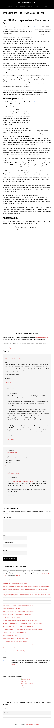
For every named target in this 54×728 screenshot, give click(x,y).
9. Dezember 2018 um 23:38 (14, 390)
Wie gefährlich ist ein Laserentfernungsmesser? (16, 583)
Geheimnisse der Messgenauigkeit (12, 617)
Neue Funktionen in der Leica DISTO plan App (15, 641)
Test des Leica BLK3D (41, 337)
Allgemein (11, 348)
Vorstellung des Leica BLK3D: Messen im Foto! (15, 638)
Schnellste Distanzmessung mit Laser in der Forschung (17, 644)
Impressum (28, 724)
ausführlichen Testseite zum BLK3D (23, 481)
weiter (13, 664)
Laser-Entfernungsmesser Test (27, 2)
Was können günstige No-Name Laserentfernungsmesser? (19, 611)
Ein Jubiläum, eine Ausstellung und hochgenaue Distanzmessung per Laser (22, 623)
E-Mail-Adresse (8, 542)
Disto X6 (18, 575)
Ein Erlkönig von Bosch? (9, 647)
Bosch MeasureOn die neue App (11, 608)
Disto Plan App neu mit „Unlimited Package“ (14, 632)
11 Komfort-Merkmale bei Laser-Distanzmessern (16, 602)
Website (5, 550)
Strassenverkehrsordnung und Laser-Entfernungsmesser (18, 626)
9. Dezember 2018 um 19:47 (12, 359)
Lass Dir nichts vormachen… (10, 635)
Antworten (8, 382)
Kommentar (7, 517)
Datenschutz (35, 724)
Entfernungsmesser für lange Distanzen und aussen (17, 614)
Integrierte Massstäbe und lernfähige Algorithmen (16, 650)
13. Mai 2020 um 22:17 (13, 473)
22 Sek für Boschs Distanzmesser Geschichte (15, 599)
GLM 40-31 (44, 573)
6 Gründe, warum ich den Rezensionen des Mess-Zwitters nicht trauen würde (23, 629)
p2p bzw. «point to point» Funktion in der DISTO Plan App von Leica (21, 620)
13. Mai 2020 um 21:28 (11, 452)
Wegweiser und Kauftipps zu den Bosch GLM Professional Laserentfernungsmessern (26, 586)
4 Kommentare (29, 16)
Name (5, 535)
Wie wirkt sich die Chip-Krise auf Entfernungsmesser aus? (18, 605)
